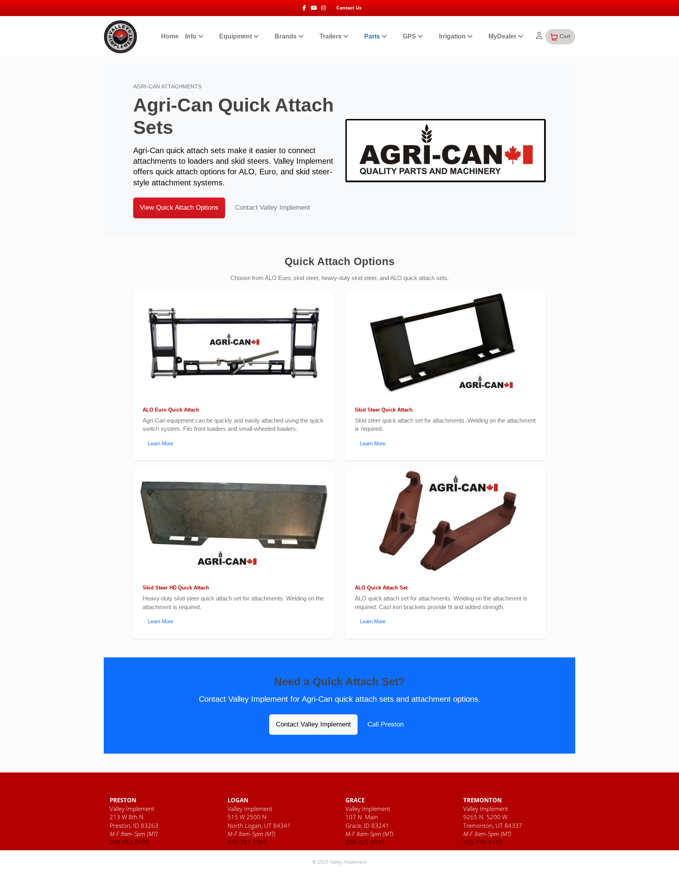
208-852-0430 (129, 842)
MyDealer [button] (503, 36)
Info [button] (191, 36)
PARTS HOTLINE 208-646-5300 (165, 788)
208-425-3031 (365, 842)
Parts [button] (373, 36)
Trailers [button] (331, 36)
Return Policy (545, 788)
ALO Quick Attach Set (381, 588)
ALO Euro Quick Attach (171, 410)
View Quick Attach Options (179, 207)
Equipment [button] (236, 36)
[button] (560, 36)
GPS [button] (410, 36)
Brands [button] (286, 36)
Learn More (160, 444)
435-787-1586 (247, 842)
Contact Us (349, 7)
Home (170, 36)
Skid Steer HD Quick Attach (176, 588)
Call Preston (385, 724)
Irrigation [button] (453, 36)
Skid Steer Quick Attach (384, 410)
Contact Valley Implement (272, 207)
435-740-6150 (483, 842)
